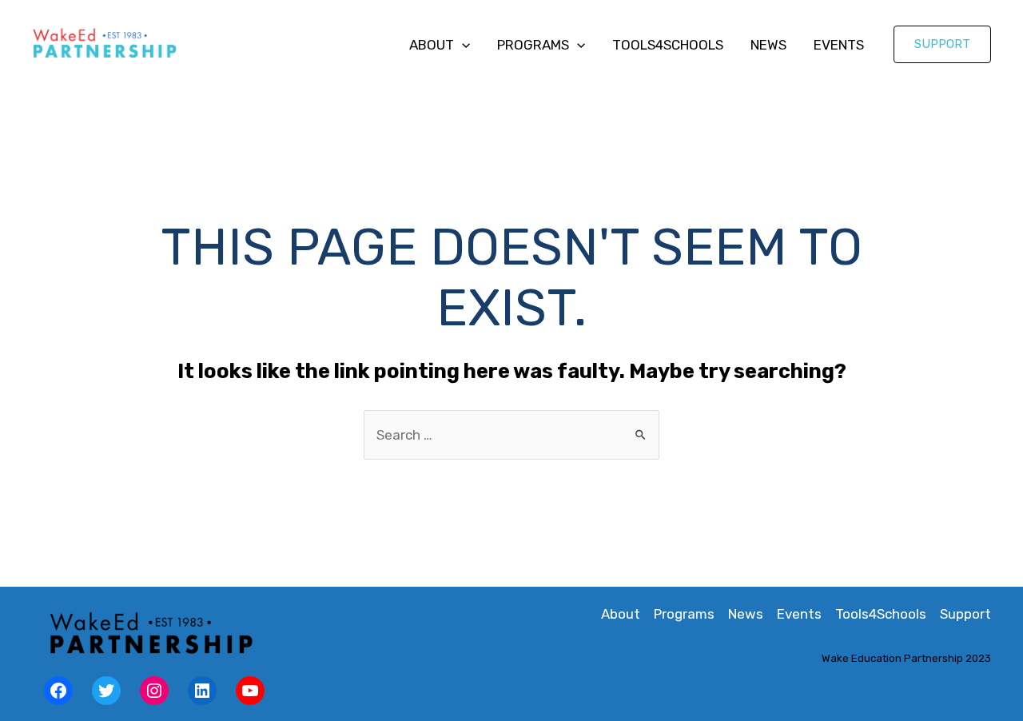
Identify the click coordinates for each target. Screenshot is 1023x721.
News (768, 45)
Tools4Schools (667, 45)
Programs (533, 45)
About (431, 45)
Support (965, 614)
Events (839, 45)
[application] (462, 45)
